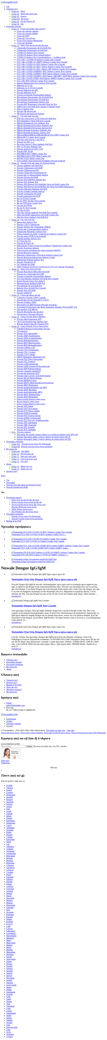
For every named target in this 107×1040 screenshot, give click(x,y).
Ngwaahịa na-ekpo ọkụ (55, 730)
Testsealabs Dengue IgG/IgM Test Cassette (33, 605)
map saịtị (70, 730)
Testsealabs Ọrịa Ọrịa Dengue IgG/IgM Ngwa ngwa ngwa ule (44, 579)
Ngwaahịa (10, 482)
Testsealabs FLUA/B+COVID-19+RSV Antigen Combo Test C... (38, 534)
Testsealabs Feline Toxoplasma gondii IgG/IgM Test (32, 562)
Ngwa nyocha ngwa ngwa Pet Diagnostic (88, 733)
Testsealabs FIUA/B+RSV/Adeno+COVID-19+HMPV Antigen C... (39, 555)
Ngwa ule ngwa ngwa (10, 733)
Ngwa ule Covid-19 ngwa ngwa (57, 733)
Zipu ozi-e (5, 760)
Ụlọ (7, 480)
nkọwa (18, 596)
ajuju (13, 596)
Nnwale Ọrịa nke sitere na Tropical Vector (23, 485)
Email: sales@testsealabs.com (15, 704)
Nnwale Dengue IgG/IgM (17, 487)
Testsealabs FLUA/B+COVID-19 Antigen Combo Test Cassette (37, 541)
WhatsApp (5, 763)
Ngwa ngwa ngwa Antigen (31, 733)
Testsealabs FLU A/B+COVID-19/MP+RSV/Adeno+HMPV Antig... (40, 548)
